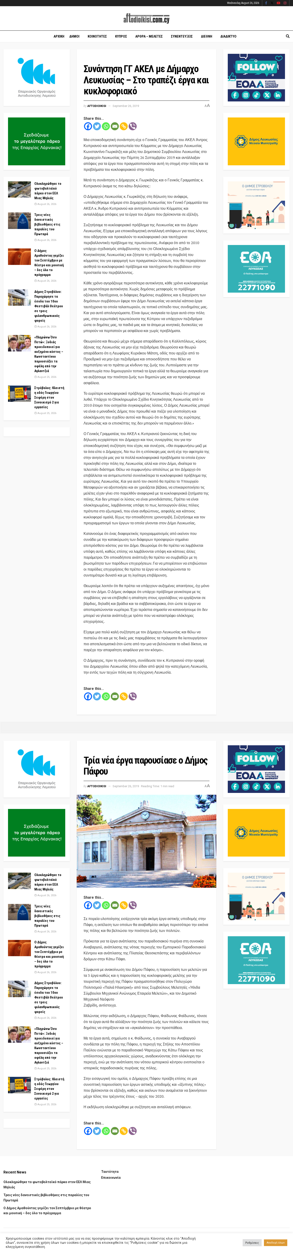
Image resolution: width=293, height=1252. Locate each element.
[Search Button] (288, 36)
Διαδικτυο (228, 36)
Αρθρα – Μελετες (149, 36)
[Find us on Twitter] (272, 3)
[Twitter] (97, 126)
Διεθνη (206, 36)
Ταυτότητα (110, 1171)
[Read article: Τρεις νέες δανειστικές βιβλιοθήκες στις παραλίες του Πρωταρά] (19, 220)
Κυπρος (121, 36)
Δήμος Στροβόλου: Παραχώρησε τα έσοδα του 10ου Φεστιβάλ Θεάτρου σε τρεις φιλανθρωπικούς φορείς (48, 306)
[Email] (115, 126)
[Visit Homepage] (146, 18)
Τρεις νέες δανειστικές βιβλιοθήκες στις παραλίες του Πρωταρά (47, 224)
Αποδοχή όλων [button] (276, 1242)
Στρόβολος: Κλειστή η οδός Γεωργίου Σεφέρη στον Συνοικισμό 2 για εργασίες (49, 397)
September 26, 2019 (126, 106)
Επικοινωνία (111, 1177)
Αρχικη (59, 36)
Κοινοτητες (97, 36)
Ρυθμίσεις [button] (252, 1242)
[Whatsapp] (106, 126)
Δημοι (74, 36)
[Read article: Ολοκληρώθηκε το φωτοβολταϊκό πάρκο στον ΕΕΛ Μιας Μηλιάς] (19, 189)
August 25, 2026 (46, 377)
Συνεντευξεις (182, 36)
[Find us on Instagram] (285, 3)
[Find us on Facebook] (266, 3)
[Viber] (133, 126)
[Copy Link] (124, 126)
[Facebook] (88, 126)
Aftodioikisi (96, 106)
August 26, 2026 (46, 204)
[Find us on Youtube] (278, 3)
